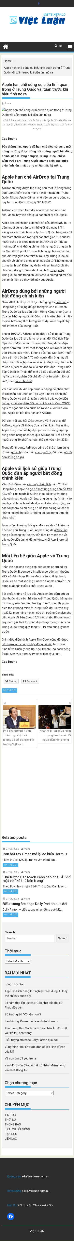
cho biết (23, 381)
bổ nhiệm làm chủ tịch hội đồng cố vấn (27, 644)
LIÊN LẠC (11, 1138)
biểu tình (61, 302)
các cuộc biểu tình (39, 484)
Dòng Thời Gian (14, 984)
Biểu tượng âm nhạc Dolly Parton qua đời (31, 1040)
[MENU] (70, 46)
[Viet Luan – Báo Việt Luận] (5, 46)
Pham (8, 103)
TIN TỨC (10, 1115)
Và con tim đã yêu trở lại (21, 1058)
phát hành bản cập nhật (25, 223)
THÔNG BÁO (13, 1124)
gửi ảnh (16, 452)
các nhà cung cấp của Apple (32, 567)
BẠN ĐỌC (11, 1134)
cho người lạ (43, 452)
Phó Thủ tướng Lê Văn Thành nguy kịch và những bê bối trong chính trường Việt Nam (18, 737)
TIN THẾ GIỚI (9, 690)
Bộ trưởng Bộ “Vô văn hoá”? (23, 1014)
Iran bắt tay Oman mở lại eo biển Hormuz (31, 1021)
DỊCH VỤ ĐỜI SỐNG (17, 1129)
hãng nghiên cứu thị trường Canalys (43, 612)
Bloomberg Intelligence (33, 571)
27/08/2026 (12, 849)
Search (10, 932)
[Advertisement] (37, 791)
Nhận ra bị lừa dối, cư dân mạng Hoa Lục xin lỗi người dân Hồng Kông (55, 735)
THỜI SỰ (10, 1120)
